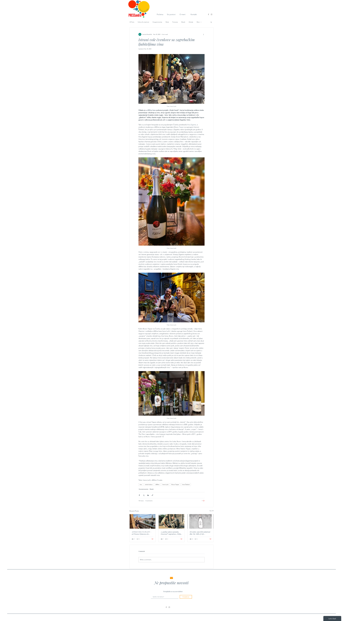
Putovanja (175, 22)
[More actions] (203, 34)
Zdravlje (191, 22)
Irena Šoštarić (186, 484)
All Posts (132, 22)
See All (211, 511)
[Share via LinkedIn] (148, 495)
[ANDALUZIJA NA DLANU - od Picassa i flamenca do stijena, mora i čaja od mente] (142, 521)
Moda (167, 22)
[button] (211, 22)
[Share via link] (152, 495)
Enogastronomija (157, 22)
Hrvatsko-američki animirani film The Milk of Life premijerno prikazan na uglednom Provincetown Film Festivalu (200, 533)
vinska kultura (148, 484)
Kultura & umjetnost (143, 22)
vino (141, 484)
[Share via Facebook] (139, 495)
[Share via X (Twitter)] (144, 495)
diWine (157, 484)
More (198, 22)
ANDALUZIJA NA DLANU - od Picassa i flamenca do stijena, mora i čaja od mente (142, 533)
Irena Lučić (165, 484)
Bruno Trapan (175, 484)
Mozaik (183, 22)
